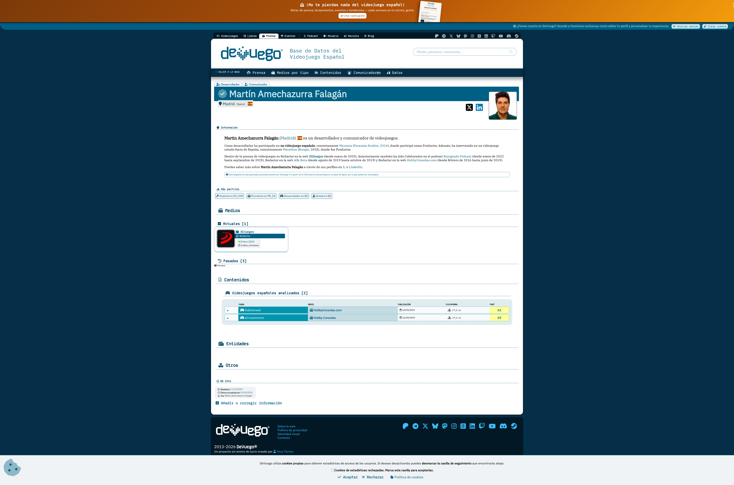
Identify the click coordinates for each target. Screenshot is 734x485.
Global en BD (323, 196)
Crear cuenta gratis (354, 15)
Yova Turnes (284, 451)
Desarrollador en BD (295, 196)
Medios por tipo (292, 73)
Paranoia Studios (366, 145)
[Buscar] (510, 52)
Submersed (252, 310)
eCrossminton (254, 318)
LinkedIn (355, 167)
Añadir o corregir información (250, 402)
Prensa (258, 73)
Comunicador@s (366, 73)
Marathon (290, 149)
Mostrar (221, 265)
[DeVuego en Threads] (479, 36)
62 (499, 310)
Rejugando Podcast (457, 156)
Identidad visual (289, 434)
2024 (384, 145)
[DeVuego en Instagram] (472, 36)
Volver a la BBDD (228, 72)
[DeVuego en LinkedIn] (486, 36)
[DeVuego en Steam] (516, 36)
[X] (469, 107)
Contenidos (329, 73)
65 (499, 318)
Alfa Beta (300, 160)
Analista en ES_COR (231, 196)
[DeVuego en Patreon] (436, 36)
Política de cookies (408, 477)
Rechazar (374, 477)
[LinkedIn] (479, 107)
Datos (396, 73)
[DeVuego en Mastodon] (465, 36)
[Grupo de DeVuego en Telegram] (444, 36)
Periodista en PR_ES (262, 196)
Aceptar (349, 477)
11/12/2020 (236, 389)
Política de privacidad (292, 430)
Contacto (284, 438)
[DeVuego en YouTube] (500, 36)
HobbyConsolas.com (422, 160)
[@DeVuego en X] (451, 36)
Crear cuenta (716, 26)
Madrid (287, 138)
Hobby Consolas (324, 318)
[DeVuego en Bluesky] (458, 36)
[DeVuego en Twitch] (493, 36)
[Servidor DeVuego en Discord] (509, 36)
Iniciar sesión (687, 26)
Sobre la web (286, 426)
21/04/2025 (246, 392)
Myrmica (345, 145)
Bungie (304, 149)
